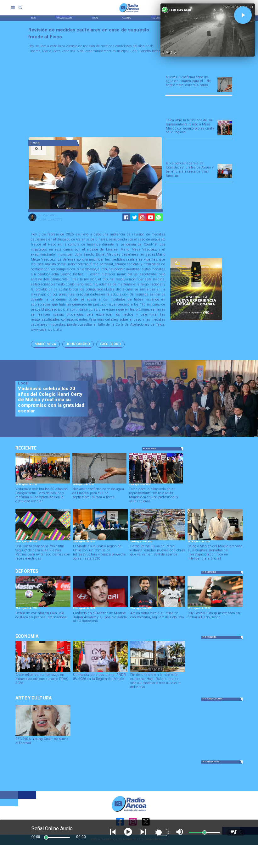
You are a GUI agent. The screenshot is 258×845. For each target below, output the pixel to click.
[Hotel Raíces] (157, 671)
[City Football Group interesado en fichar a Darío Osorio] (215, 606)
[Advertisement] (75, 96)
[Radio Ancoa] (129, 12)
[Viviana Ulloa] (32, 221)
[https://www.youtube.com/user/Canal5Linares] (150, 217)
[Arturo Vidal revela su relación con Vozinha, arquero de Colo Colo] (157, 606)
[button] (45, 344)
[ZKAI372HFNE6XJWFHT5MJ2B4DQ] (224, 91)
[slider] (46, 837)
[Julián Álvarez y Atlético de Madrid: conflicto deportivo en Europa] (100, 606)
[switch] (162, 832)
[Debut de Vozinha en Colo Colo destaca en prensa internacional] (42, 606)
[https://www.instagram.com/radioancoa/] (142, 217)
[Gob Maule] (100, 671)
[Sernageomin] (42, 671)
